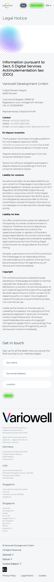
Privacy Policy (9, 575)
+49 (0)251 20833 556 (19, 120)
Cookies (42, 575)
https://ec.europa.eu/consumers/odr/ (20, 145)
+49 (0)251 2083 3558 (19, 123)
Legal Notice (27, 575)
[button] (48, 5)
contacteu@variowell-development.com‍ (30, 126)
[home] (8, 5)
